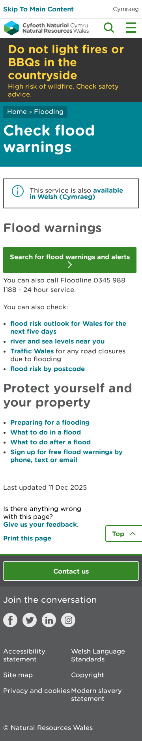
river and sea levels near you (57, 341)
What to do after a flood (50, 442)
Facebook (10, 620)
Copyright (87, 675)
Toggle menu (131, 27)
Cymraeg (126, 9)
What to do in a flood (45, 432)
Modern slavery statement (96, 694)
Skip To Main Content (38, 9)
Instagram (68, 620)
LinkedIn (49, 620)
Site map (18, 675)
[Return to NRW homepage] (44, 27)
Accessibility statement (24, 655)
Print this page (27, 538)
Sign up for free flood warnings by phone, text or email (66, 455)
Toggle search (109, 27)
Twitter (29, 620)
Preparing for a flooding (50, 422)
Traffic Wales (32, 351)
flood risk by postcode (47, 368)
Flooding (49, 111)
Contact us (71, 571)
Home (17, 111)
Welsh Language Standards (98, 655)
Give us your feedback (40, 524)
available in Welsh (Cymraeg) (76, 193)
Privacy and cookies (36, 691)
